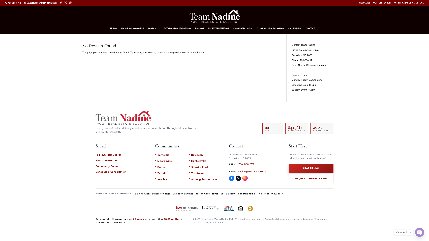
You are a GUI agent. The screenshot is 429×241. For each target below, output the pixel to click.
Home (113, 29)
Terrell (161, 173)
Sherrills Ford (199, 167)
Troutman (197, 173)
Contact (310, 29)
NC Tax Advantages (218, 29)
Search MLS (311, 168)
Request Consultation (311, 178)
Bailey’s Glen (142, 193)
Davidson (197, 155)
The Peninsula (246, 193)
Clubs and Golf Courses (270, 29)
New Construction (107, 160)
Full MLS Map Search (108, 154)
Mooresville (164, 161)
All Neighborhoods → (204, 179)
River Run (218, 193)
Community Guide (107, 166)
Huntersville (198, 161)
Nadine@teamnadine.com (252, 171)
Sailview (230, 193)
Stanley (162, 179)
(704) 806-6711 (246, 164)
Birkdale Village (161, 193)
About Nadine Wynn (132, 29)
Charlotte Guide (242, 29)
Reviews (199, 29)
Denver (161, 167)
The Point (263, 193)
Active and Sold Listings (409, 3)
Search (152, 29)
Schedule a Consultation (111, 172)
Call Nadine (294, 29)
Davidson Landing (183, 193)
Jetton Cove (203, 193)
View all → (277, 193)
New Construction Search (375, 3)
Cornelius (163, 155)
